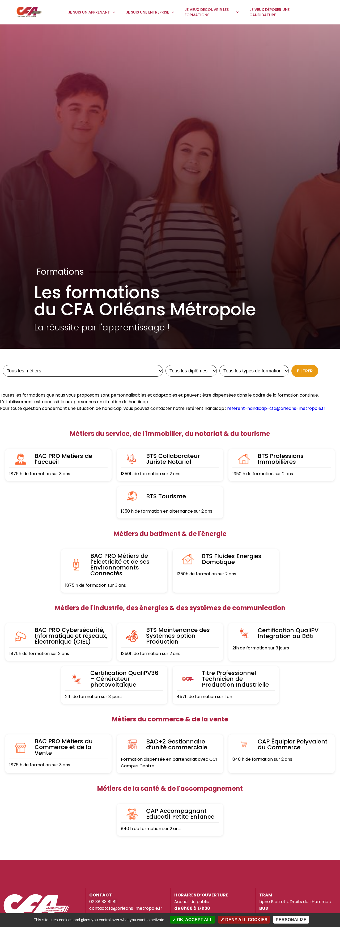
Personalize (291, 919)
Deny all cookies (245, 919)
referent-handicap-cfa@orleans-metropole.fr (276, 408)
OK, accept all (194, 919)
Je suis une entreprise (147, 12)
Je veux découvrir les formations (207, 12)
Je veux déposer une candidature (269, 12)
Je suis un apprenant (89, 12)
